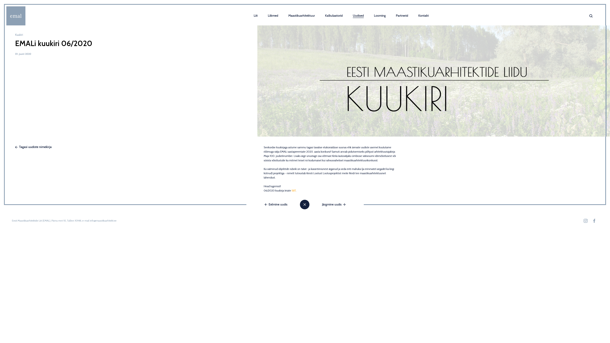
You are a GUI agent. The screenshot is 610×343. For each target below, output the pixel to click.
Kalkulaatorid (334, 15)
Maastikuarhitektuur (301, 15)
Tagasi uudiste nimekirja (35, 147)
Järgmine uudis (332, 204)
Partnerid (402, 15)
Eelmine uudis (278, 204)
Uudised (358, 15)
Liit (256, 15)
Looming (380, 15)
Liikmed (273, 15)
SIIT (294, 190)
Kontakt (423, 15)
